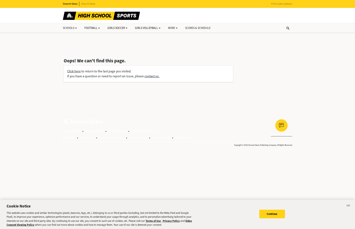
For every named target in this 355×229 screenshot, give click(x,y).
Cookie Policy (117, 131)
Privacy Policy (94, 131)
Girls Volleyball (146, 28)
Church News (88, 4)
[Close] (348, 206)
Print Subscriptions (281, 4)
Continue (272, 214)
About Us (69, 138)
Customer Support (111, 138)
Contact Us (87, 138)
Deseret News (70, 4)
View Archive (183, 138)
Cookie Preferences (144, 131)
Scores (198, 28)
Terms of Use (72, 131)
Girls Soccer (116, 28)
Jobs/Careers (138, 138)
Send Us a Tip (161, 138)
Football (90, 28)
